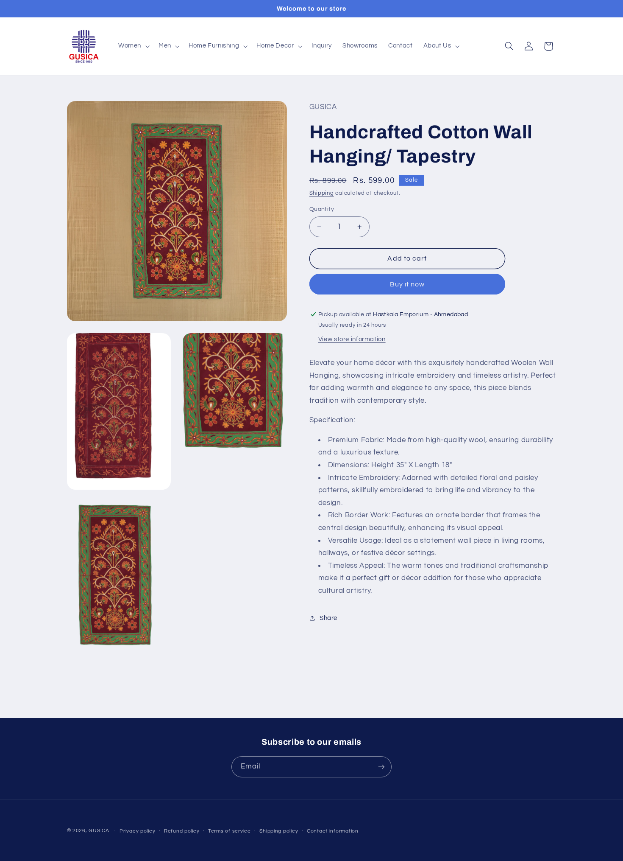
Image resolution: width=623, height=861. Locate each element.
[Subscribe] (381, 766)
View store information (352, 339)
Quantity (321, 209)
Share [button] (328, 618)
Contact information (333, 831)
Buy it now (407, 283)
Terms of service (229, 831)
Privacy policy (137, 831)
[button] (133, 46)
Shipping (321, 193)
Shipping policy (278, 831)
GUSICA (99, 830)
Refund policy (182, 831)
